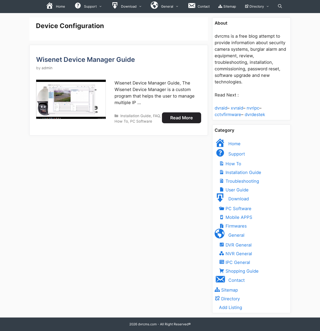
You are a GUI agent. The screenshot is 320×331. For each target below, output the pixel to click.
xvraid (237, 108)
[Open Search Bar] (280, 6)
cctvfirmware (228, 114)
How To (121, 121)
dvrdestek (255, 114)
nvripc (253, 108)
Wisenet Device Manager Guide (85, 59)
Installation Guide (135, 116)
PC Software (141, 121)
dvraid (221, 108)
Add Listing (230, 307)
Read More (181, 117)
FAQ (156, 116)
